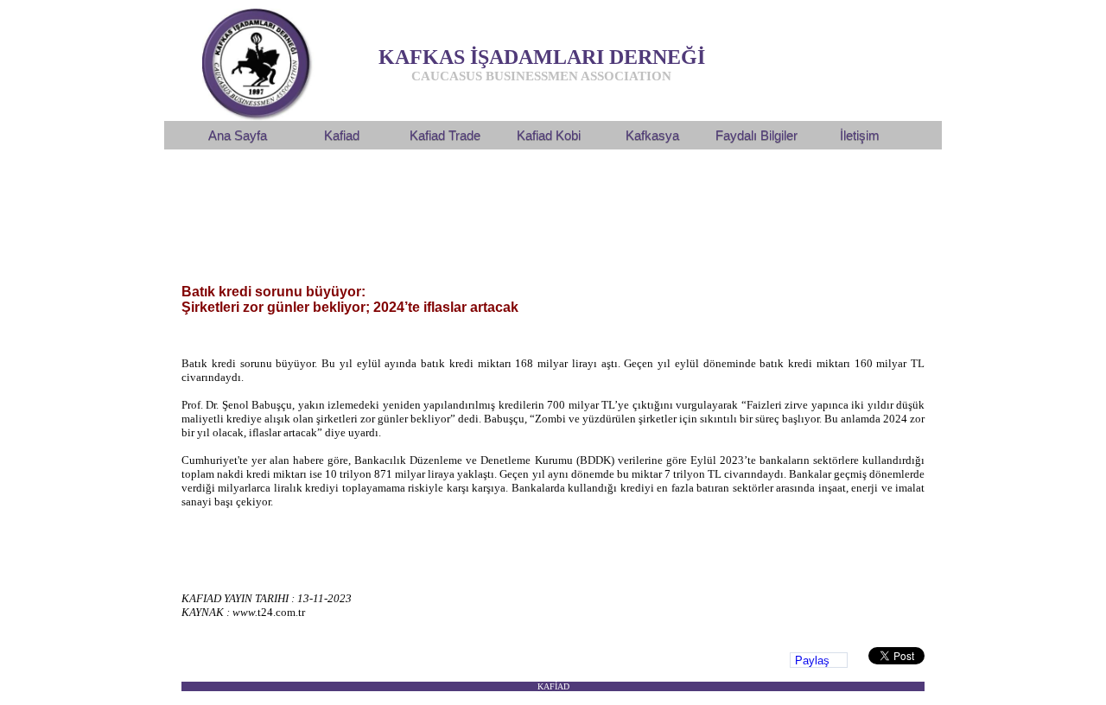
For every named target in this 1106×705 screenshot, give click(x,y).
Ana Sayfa (237, 135)
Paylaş (812, 660)
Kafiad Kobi (549, 135)
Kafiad (341, 135)
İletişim (860, 135)
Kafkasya (652, 135)
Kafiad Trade (445, 135)
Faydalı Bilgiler (756, 135)
